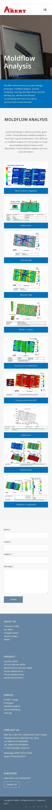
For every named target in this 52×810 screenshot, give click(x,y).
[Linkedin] (34, 807)
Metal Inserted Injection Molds (18, 667)
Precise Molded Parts (14, 674)
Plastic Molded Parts (13, 671)
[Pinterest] (42, 807)
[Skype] (46, 807)
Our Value (8, 629)
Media (6, 639)
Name (7, 529)
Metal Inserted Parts (13, 677)
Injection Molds (11, 661)
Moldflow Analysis (12, 706)
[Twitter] (26, 807)
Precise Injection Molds (14, 664)
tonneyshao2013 (18, 756)
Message (8, 566)
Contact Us (12, 784)
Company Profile (11, 626)
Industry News (10, 636)
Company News (11, 632)
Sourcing (8, 712)
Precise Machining (12, 709)
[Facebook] (30, 807)
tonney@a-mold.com (19, 747)
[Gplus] (38, 807)
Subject (8, 554)
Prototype (8, 703)
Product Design (11, 699)
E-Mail (7, 542)
